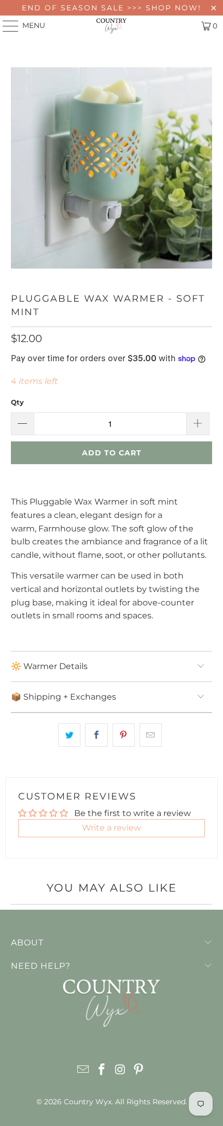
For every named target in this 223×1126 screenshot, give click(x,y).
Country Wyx (88, 1101)
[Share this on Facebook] (96, 735)
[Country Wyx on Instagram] (120, 1070)
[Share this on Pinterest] (124, 735)
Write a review (111, 828)
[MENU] (5, 26)
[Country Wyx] (112, 26)
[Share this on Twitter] (69, 735)
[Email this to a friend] (151, 735)
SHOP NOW (172, 7)
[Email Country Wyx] (83, 1070)
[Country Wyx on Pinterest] (139, 1070)
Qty (17, 402)
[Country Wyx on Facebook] (101, 1070)
